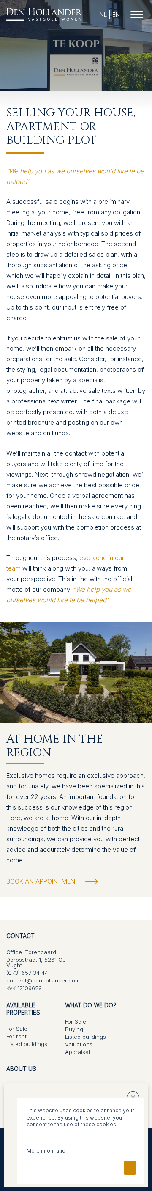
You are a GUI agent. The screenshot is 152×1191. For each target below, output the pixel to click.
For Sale (16, 1029)
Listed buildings (26, 1044)
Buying (74, 1029)
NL (103, 14)
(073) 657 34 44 (27, 973)
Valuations (78, 1045)
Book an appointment (42, 881)
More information (47, 1150)
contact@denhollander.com (43, 981)
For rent (16, 1037)
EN (116, 14)
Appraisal (77, 1052)
